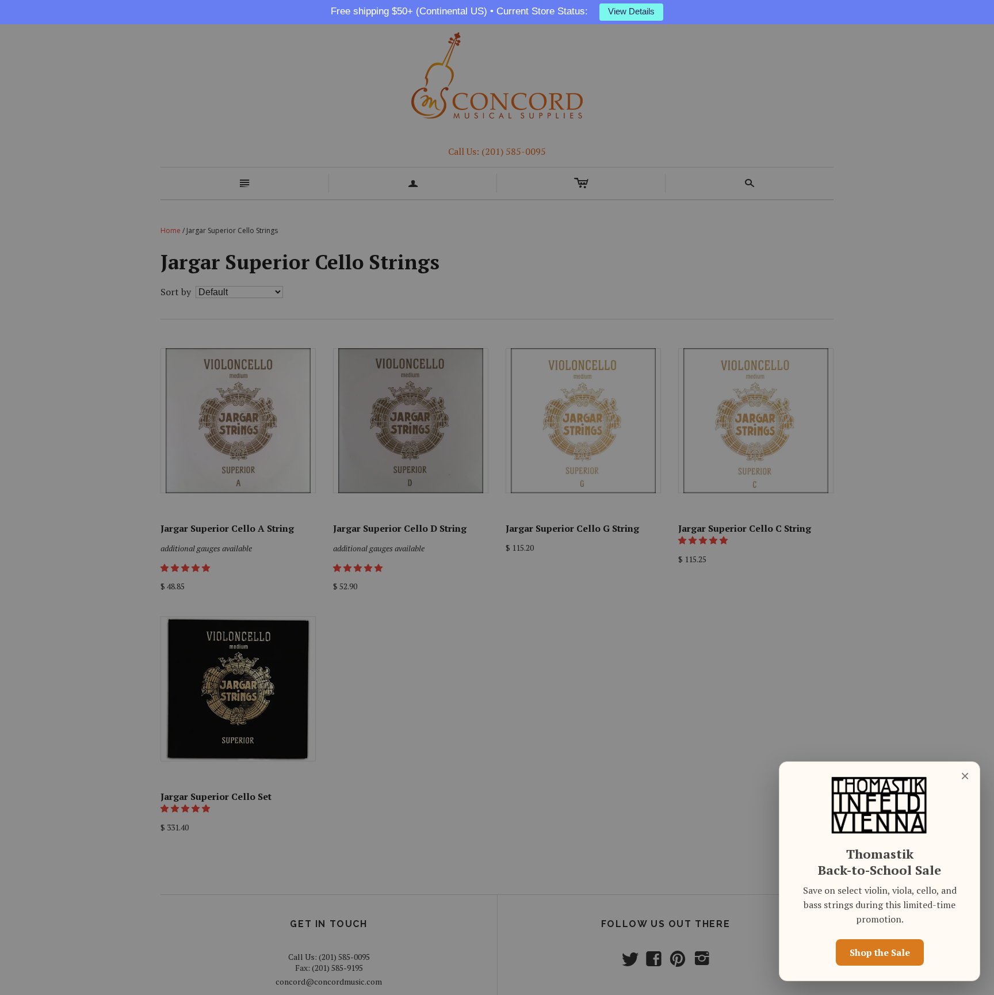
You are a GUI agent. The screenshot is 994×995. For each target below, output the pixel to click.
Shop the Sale (880, 952)
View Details (631, 11)
